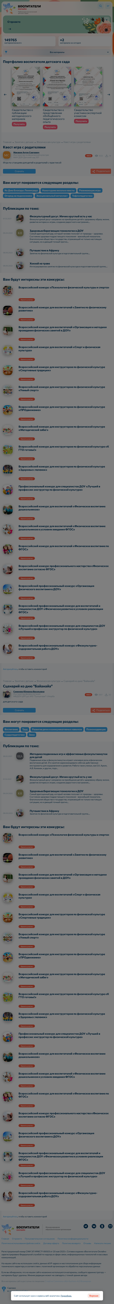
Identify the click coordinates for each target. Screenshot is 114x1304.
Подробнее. (66, 1295)
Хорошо (93, 1295)
